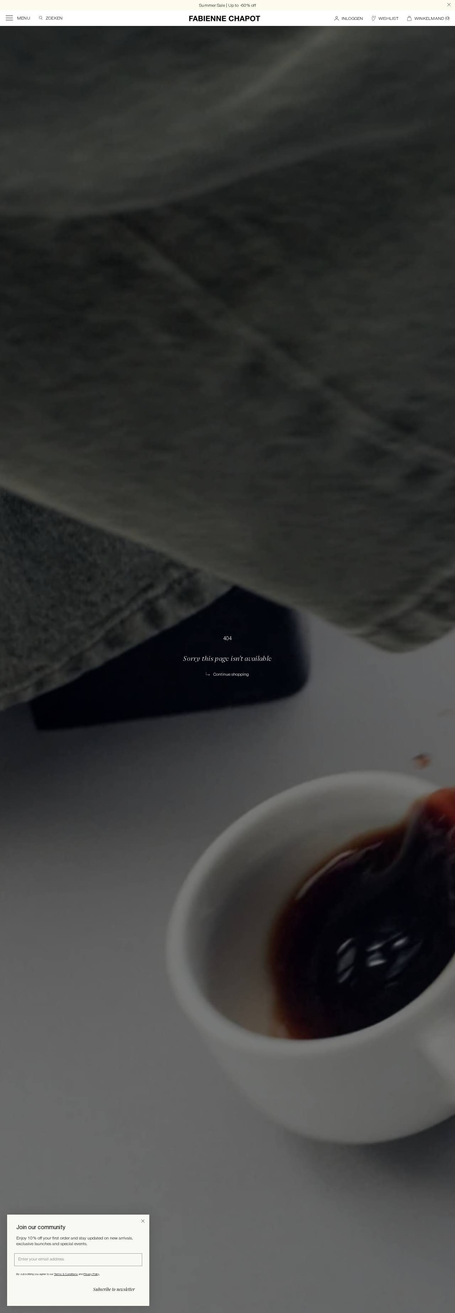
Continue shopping (231, 674)
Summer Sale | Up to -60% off (227, 5)
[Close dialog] (142, 1221)
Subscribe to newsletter (114, 1289)
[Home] (224, 18)
